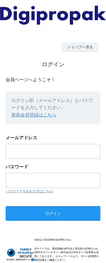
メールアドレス (21, 137)
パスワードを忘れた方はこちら (29, 191)
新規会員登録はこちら (34, 114)
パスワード (17, 166)
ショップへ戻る (80, 47)
